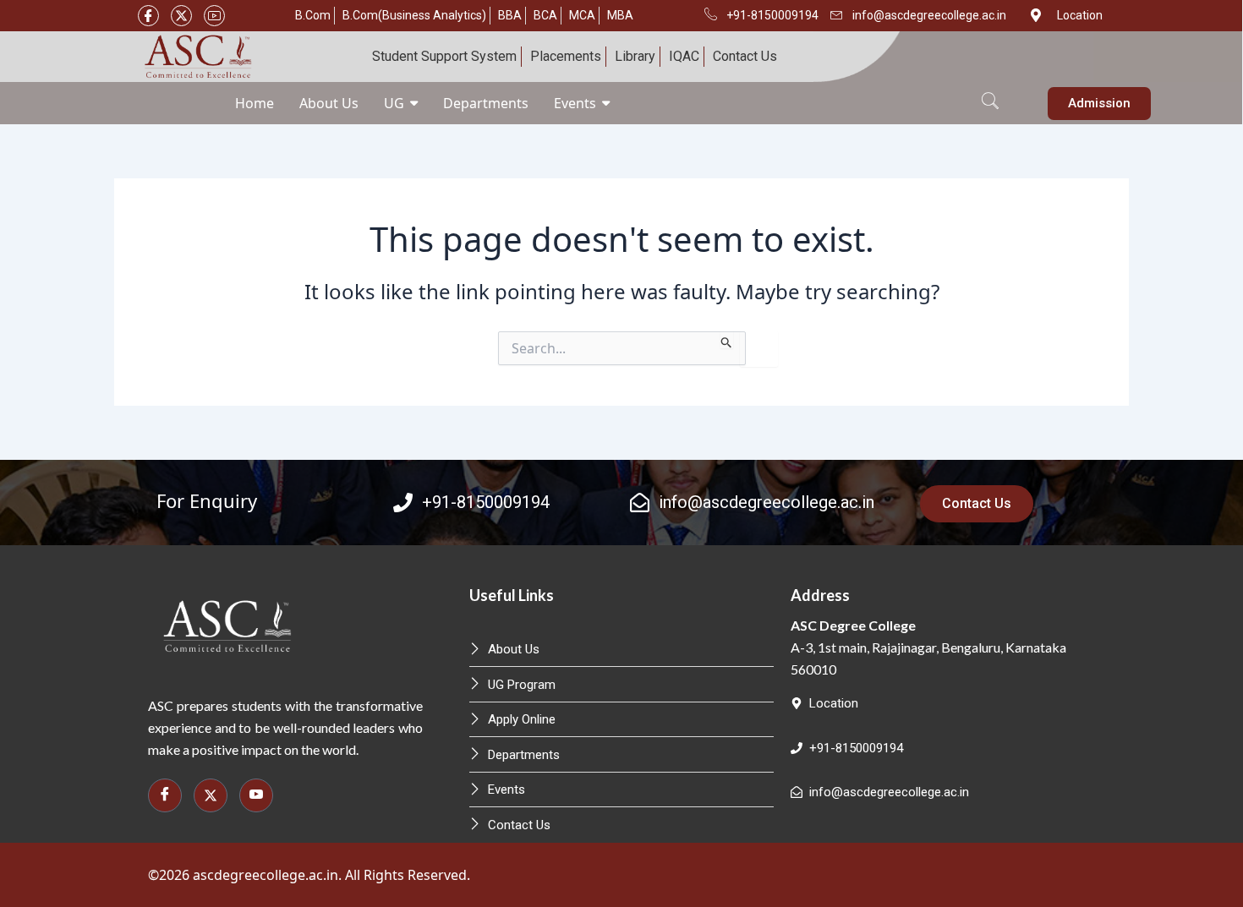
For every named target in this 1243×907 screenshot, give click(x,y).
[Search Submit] (726, 339)
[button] (990, 91)
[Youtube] (214, 15)
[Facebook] (148, 15)
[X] (181, 15)
